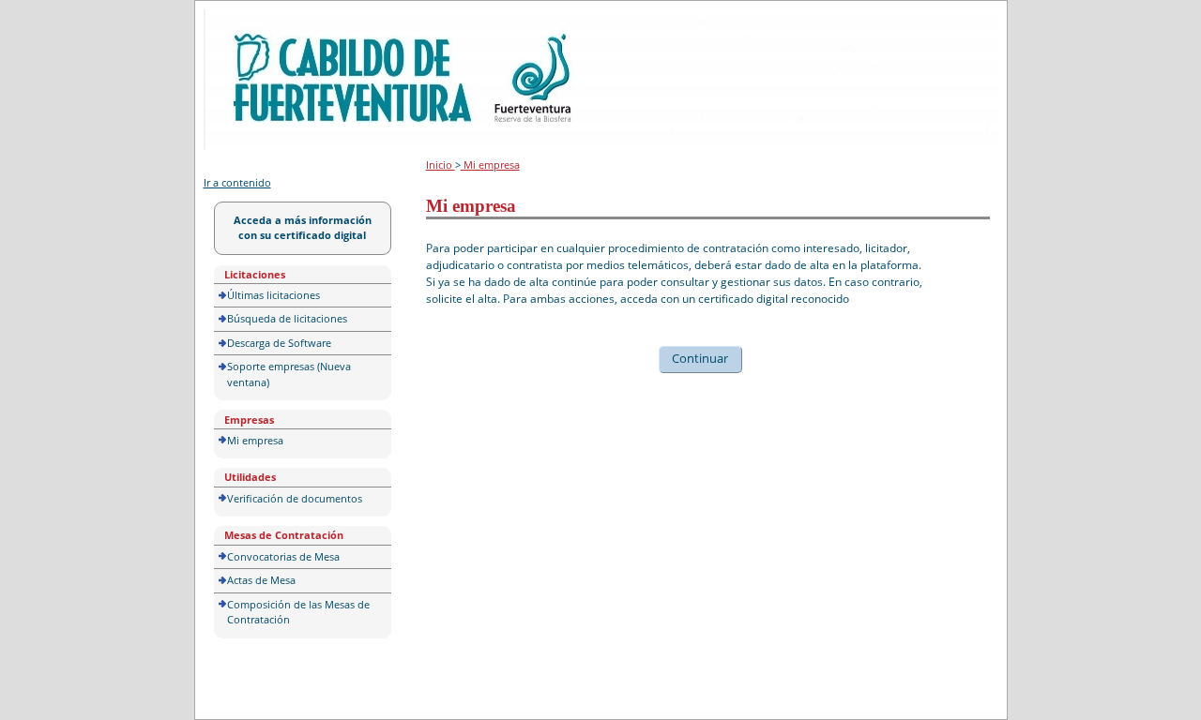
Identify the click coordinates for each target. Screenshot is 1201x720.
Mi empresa (255, 440)
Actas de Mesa (261, 580)
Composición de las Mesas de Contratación (298, 612)
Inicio (440, 165)
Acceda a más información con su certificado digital (303, 228)
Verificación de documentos (294, 498)
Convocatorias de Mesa (283, 556)
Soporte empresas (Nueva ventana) (289, 374)
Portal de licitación (261, 20)
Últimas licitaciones (273, 295)
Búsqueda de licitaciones (287, 318)
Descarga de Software (279, 343)
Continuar (700, 358)
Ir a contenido (237, 182)
